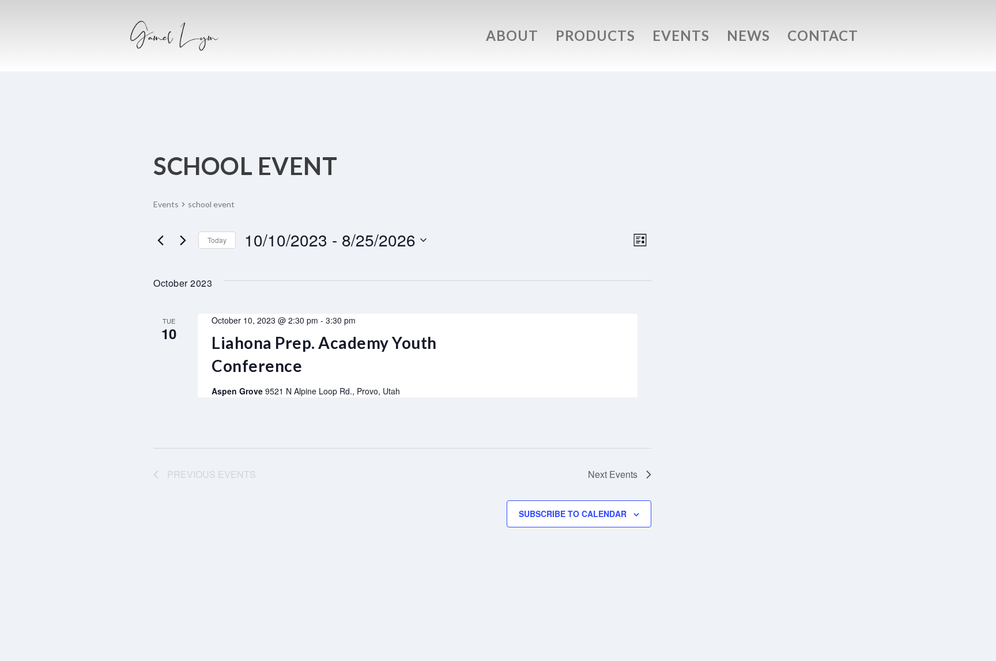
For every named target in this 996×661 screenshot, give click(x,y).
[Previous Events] (160, 240)
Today (217, 240)
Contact (822, 37)
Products (595, 37)
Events (681, 37)
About (512, 37)
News (748, 37)
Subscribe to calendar (573, 513)
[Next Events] (183, 240)
